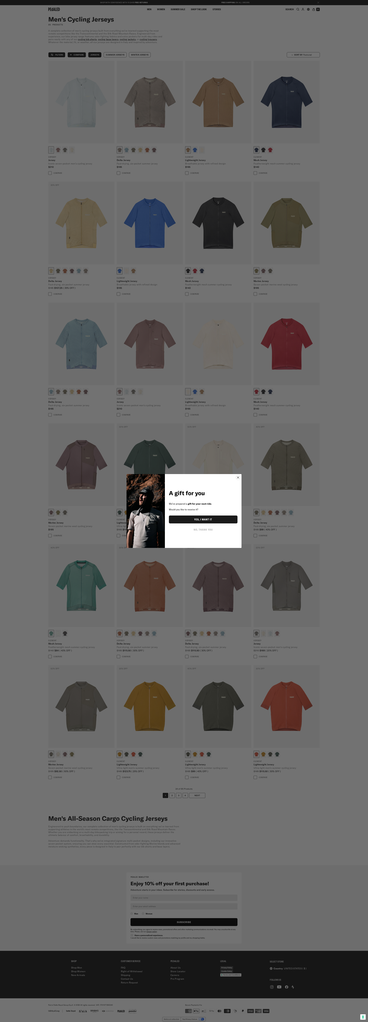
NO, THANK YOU (203, 529)
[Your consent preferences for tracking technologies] (363, 1017)
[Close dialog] (238, 477)
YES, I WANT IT (203, 519)
